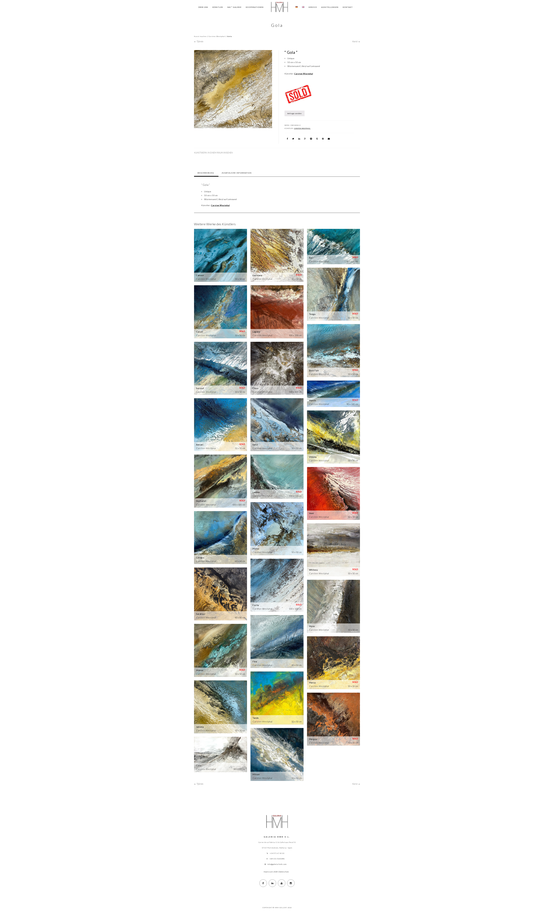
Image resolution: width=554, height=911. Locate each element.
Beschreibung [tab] (206, 173)
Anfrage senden (294, 113)
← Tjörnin (198, 41)
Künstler (218, 7)
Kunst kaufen (200, 36)
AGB (276, 872)
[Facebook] (263, 883)
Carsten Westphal (217, 36)
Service (313, 7)
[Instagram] (290, 883)
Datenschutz (284, 872)
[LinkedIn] (272, 883)
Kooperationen (255, 7)
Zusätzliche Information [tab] (237, 173)
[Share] (287, 139)
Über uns (203, 7)
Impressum (268, 872)
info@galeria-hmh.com (277, 864)
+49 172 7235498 (277, 859)
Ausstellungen (329, 7)
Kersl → (356, 41)
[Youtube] (281, 883)
